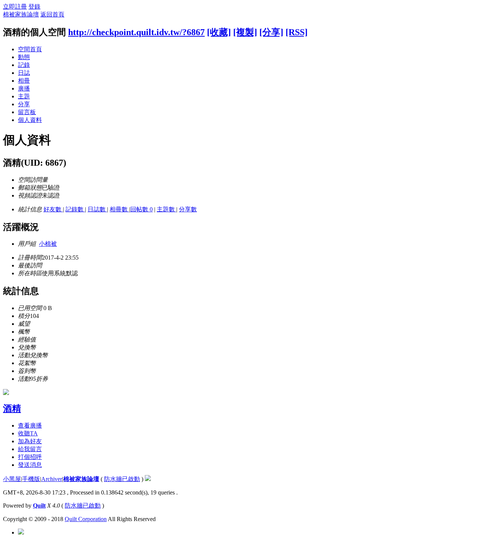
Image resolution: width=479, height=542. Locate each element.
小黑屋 (12, 479)
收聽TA (28, 433)
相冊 (24, 80)
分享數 (188, 209)
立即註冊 (15, 6)
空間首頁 (30, 49)
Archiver (51, 479)
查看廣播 (30, 425)
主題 (24, 96)
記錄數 (75, 209)
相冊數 (119, 209)
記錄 (24, 65)
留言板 (27, 112)
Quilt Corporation (86, 519)
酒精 (12, 408)
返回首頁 (52, 14)
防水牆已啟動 (122, 479)
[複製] (245, 32)
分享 (24, 104)
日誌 (24, 73)
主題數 (166, 209)
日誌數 (97, 209)
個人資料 (30, 120)
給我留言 (30, 449)
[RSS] (297, 32)
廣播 (24, 88)
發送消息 (30, 465)
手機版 (31, 479)
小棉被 (48, 244)
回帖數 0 (141, 209)
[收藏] (219, 32)
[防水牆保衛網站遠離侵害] (148, 479)
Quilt (39, 505)
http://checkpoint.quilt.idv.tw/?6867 (136, 32)
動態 (24, 57)
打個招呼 (30, 457)
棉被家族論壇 (21, 14)
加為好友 (30, 441)
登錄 (34, 6)
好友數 (53, 209)
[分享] (271, 32)
